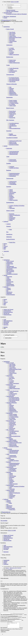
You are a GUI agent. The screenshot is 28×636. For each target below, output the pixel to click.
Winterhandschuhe (13, 154)
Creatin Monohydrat (13, 68)
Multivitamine (12, 92)
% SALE (5, 246)
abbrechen (3, 631)
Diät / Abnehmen (10, 271)
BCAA (10, 50)
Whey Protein (12, 33)
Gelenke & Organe (13, 94)
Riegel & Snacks (10, 270)
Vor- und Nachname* (5, 614)
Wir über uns (6, 313)
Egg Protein (12, 40)
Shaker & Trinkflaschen (14, 215)
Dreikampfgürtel (13, 161)
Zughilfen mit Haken (14, 167)
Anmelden (10, 7)
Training (5, 561)
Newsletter (5, 323)
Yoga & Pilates (12, 192)
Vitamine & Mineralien (11, 267)
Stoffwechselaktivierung (14, 128)
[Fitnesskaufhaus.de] (6, 20)
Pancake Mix (12, 117)
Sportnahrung (6, 26)
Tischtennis (11, 197)
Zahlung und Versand (8, 309)
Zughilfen (8, 279)
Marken (5, 243)
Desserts (11, 116)
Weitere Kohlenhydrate (14, 62)
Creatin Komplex (13, 70)
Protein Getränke (13, 100)
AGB (4, 319)
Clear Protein (12, 32)
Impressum (5, 324)
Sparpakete (8, 272)
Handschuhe (9, 276)
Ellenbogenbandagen (14, 174)
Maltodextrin (12, 61)
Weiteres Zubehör (10, 285)
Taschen (11, 216)
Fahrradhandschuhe (13, 152)
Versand (7, 567)
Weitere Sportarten (13, 200)
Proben (10, 42)
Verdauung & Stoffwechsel (15, 140)
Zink (10, 87)
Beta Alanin (12, 49)
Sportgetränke (9, 268)
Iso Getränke (12, 104)
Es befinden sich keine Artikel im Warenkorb (16, 14)
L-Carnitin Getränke (13, 103)
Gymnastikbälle (12, 184)
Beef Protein (12, 38)
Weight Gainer (12, 60)
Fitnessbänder (12, 182)
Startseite (5, 327)
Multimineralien (12, 93)
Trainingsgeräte (9, 281)
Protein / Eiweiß (10, 261)
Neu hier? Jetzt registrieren (12, 11)
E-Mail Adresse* (4, 617)
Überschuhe (12, 208)
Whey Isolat (12, 34)
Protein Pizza (12, 242)
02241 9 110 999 (15, 1)
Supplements (6, 560)
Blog (4, 248)
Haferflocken (9, 292)
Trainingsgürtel (12, 159)
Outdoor (11, 198)
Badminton (11, 193)
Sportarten (8, 283)
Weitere (11, 220)
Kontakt (5, 17)
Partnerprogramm (7, 314)
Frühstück (8, 289)
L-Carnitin (11, 52)
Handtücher (12, 219)
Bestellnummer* (4, 620)
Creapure (11, 69)
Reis (7, 290)
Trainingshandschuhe (14, 151)
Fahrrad (11, 191)
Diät (10, 127)
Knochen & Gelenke (14, 144)
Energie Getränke (13, 101)
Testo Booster (12, 81)
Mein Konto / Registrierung (9, 16)
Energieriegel (12, 112)
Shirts (10, 207)
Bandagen (8, 280)
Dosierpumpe (12, 217)
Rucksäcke (11, 213)
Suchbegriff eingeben (9, 335)
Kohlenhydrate (9, 263)
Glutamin (11, 53)
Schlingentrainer (13, 181)
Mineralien (11, 91)
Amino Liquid (12, 105)
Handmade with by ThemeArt (15, 567)
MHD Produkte (12, 135)
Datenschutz (6, 322)
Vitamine (11, 89)
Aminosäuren (9, 262)
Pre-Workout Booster (14, 77)
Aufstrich (8, 288)
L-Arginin (11, 48)
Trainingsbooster (10, 266)
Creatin (8, 265)
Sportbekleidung (10, 284)
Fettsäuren (11, 88)
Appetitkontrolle (13, 125)
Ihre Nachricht (4, 627)
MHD (4, 247)
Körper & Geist (12, 142)
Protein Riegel (12, 111)
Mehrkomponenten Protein (15, 37)
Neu (4, 245)
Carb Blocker (12, 124)
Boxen (10, 194)
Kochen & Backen (10, 294)
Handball (11, 196)
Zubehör (5, 146)
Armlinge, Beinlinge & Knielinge (16, 205)
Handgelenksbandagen (14, 173)
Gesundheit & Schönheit (11, 274)
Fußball (11, 189)
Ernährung (5, 221)
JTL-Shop (10, 569)
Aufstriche (11, 115)
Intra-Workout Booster (14, 79)
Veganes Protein (13, 41)
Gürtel (7, 277)
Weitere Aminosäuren (14, 54)
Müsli (10, 229)
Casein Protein (12, 36)
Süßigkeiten (9, 293)
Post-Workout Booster (14, 80)
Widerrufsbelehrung (7, 320)
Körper (5, 562)
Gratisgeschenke (7, 310)
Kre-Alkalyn (12, 72)
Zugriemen (11, 166)
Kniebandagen (12, 176)
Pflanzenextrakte (13, 143)
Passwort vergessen (10, 10)
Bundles (11, 134)
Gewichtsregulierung (14, 123)
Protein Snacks (12, 113)
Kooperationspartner (8, 312)
